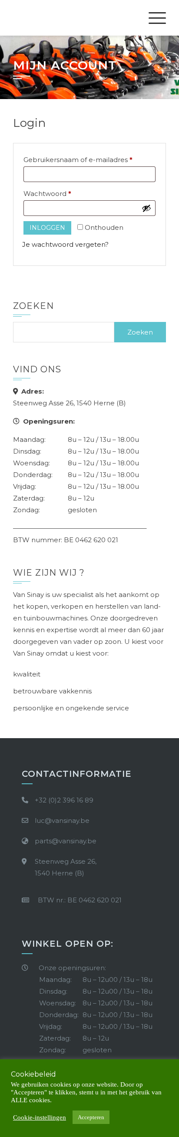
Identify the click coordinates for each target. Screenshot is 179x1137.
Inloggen (47, 228)
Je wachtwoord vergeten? (65, 244)
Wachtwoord (58, 193)
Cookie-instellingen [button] (39, 1117)
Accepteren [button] (91, 1117)
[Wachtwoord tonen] (146, 208)
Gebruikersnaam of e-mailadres (88, 159)
